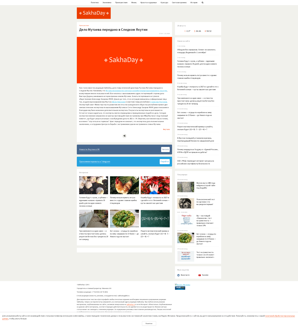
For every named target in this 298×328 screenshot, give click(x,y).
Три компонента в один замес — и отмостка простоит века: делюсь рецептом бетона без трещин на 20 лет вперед (195, 101)
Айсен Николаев (118, 102)
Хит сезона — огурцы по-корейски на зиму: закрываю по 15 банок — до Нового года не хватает (194, 115)
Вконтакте (185, 275)
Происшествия (121, 2)
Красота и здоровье (149, 2)
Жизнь (134, 2)
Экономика (107, 2)
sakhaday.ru (131, 304)
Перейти (165, 161)
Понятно (149, 324)
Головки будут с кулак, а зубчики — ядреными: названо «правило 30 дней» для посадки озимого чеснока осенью (197, 64)
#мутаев (166, 129)
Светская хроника (179, 2)
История (193, 2)
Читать (165, 149)
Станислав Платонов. (159, 102)
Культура (164, 2)
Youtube (205, 275)
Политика (95, 2)
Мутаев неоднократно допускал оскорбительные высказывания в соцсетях (136, 91)
